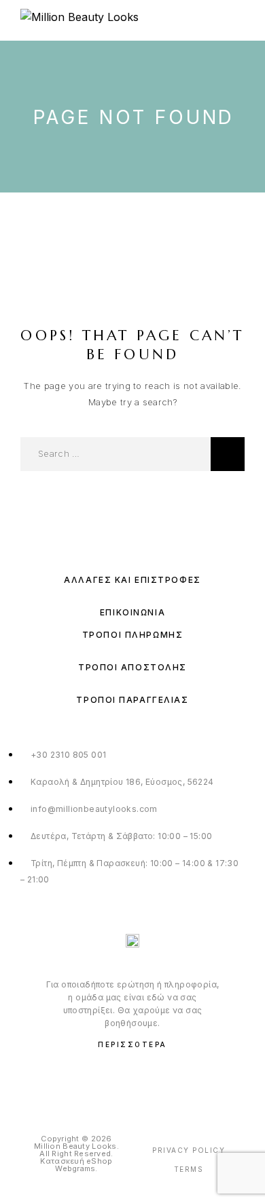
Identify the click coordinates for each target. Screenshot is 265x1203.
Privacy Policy (188, 1150)
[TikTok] (161, 1079)
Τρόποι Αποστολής (132, 667)
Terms (189, 1169)
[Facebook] (105, 1079)
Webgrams (75, 1168)
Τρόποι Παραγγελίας (132, 700)
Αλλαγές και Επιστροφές (132, 580)
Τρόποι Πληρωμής (132, 635)
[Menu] (238, 20)
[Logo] (79, 20)
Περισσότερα (132, 1044)
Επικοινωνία (132, 612)
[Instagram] (133, 1079)
